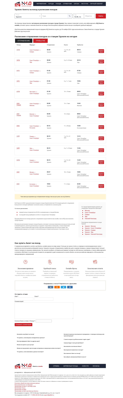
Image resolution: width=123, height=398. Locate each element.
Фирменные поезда (70, 365)
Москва (32, 172)
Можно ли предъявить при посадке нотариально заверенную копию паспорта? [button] (39, 348)
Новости (85, 365)
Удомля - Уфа (89, 232)
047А (18, 70)
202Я (18, 172)
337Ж (18, 49)
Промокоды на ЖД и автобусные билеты (26, 391)
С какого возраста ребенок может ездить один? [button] (77, 339)
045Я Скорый (19, 114)
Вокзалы (96, 365)
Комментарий (19, 301)
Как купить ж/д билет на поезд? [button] (25, 334)
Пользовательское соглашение (24, 385)
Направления (41, 4)
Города (51, 4)
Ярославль (33, 91)
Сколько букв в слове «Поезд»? (25, 321)
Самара (32, 51)
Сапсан (76, 4)
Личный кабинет (96, 4)
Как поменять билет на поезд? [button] (72, 353)
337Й (18, 136)
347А (18, 81)
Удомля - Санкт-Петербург (93, 228)
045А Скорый (19, 104)
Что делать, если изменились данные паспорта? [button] (30, 351)
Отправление (24, 41)
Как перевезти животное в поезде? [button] (73, 350)
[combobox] (28, 16)
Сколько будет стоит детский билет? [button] (74, 343)
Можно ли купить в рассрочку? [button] (25, 344)
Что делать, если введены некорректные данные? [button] (31, 337)
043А (18, 125)
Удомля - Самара (90, 230)
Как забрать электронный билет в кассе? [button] (75, 357)
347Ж (18, 60)
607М (18, 91)
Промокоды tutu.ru (20, 388)
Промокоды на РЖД (20, 389)
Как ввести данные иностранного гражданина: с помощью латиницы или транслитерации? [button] (84, 335)
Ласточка (84, 4)
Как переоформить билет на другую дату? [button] (28, 341)
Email (37, 296)
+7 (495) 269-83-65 (36, 395)
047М (18, 160)
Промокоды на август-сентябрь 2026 (25, 386)
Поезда (58, 4)
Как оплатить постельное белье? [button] (73, 346)
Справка (56, 365)
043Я (18, 184)
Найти (100, 16)
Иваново (32, 105)
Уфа (31, 62)
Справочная (67, 4)
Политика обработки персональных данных (27, 383)
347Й (18, 148)
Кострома (32, 127)
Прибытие (40, 41)
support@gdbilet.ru (49, 395)
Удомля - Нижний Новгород (93, 234)
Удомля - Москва (90, 226)
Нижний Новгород (90, 218)
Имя (16, 296)
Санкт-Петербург (34, 50)
